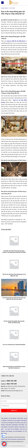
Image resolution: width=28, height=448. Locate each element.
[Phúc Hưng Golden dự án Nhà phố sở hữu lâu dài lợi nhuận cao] (14, 356)
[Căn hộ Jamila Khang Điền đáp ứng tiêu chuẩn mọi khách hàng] (14, 311)
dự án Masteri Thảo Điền (20, 420)
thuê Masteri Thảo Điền (18, 424)
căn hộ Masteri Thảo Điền (16, 418)
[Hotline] (4, 444)
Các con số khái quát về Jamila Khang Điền (14, 344)
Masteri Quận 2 (4, 8)
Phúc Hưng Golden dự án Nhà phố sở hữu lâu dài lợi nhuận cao (14, 367)
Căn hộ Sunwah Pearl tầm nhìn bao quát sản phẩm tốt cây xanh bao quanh (14, 298)
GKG (2, 439)
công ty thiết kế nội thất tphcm (16, 41)
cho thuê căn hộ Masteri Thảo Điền (10, 422)
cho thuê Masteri (17, 431)
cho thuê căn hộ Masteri (12, 429)
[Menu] (2, 2)
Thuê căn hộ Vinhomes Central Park (14, 439)
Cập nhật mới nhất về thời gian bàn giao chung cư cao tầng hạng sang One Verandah (14, 251)
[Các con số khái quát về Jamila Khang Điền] (14, 334)
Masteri (6, 418)
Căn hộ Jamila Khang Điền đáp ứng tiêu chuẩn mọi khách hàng (14, 321)
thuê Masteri (9, 431)
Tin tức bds (12, 8)
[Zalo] (4, 436)
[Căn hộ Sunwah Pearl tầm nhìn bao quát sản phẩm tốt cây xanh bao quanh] (14, 287)
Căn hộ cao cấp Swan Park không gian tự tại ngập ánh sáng (14, 275)
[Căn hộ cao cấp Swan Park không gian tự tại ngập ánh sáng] (14, 264)
